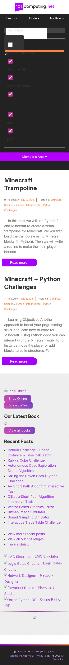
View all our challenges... (27, 539)
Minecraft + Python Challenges (32, 283)
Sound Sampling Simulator (28, 517)
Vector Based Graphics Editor (31, 507)
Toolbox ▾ (56, 18)
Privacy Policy (43, 655)
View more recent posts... (27, 534)
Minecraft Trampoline (20, 184)
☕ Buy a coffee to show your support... (34, 651)
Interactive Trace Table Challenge (34, 522)
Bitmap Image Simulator (26, 512)
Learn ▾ (11, 18)
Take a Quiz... (18, 544)
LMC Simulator (46, 556)
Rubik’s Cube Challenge (26, 460)
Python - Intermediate (28, 205)
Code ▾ (34, 18)
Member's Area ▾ (34, 157)
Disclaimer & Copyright (22, 655)
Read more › (20, 262)
